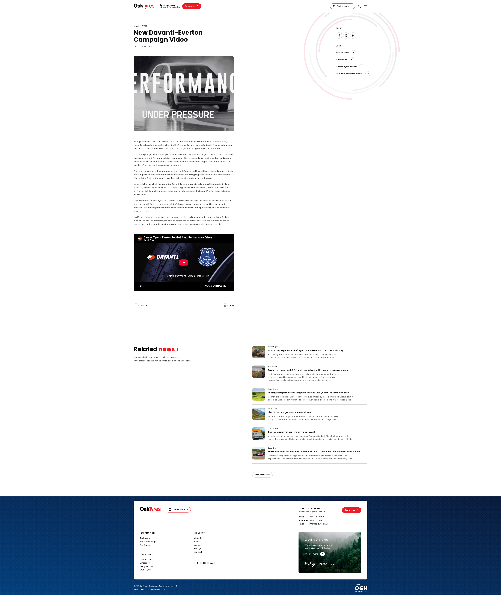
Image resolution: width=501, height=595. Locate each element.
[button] (228, 305)
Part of (357, 584)
